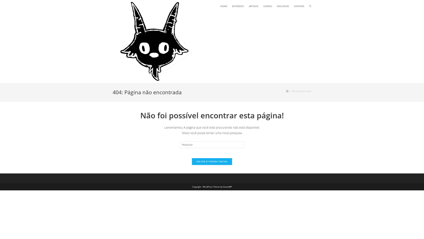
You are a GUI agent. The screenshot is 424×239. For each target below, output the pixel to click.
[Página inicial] (287, 91)
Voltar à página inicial (212, 161)
